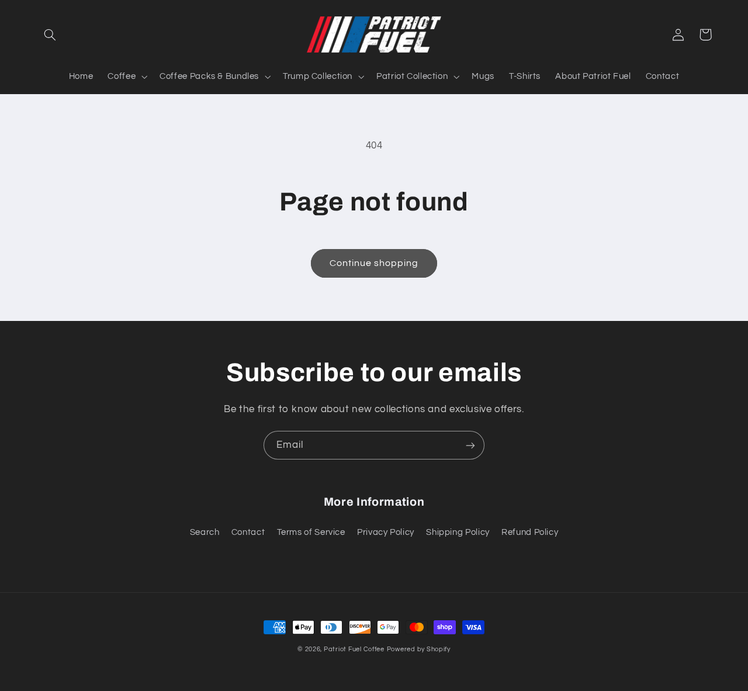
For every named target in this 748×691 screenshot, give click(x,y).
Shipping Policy (457, 532)
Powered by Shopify (419, 649)
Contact (248, 532)
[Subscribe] (470, 445)
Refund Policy (529, 532)
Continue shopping (374, 263)
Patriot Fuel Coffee (354, 649)
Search (205, 532)
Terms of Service (311, 532)
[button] (50, 34)
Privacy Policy (385, 532)
